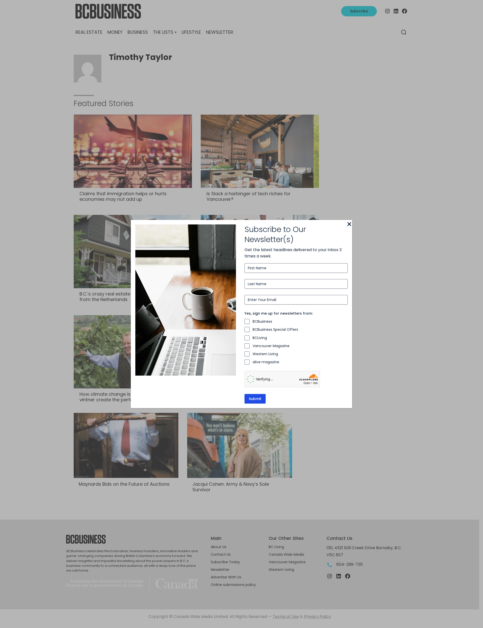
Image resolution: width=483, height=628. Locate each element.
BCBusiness (262, 321)
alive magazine (266, 362)
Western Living (265, 353)
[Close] (349, 224)
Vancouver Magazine (271, 345)
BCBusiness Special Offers (275, 329)
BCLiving (260, 337)
